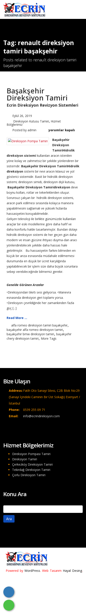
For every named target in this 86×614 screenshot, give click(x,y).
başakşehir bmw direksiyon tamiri (30, 334)
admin (32, 130)
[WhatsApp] (8, 605)
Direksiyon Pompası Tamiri (31, 454)
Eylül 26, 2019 (22, 116)
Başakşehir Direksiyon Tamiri (37, 94)
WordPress (32, 570)
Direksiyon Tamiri (24, 459)
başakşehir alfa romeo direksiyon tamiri (35, 330)
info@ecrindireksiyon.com (41, 416)
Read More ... (17, 318)
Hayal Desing (72, 570)
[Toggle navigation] (76, 8)
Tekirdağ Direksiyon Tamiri (31, 470)
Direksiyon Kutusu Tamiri (31, 121)
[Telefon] (8, 592)
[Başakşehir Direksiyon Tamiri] (28, 141)
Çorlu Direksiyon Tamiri (28, 475)
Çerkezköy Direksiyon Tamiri (32, 464)
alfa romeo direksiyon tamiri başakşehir (39, 325)
